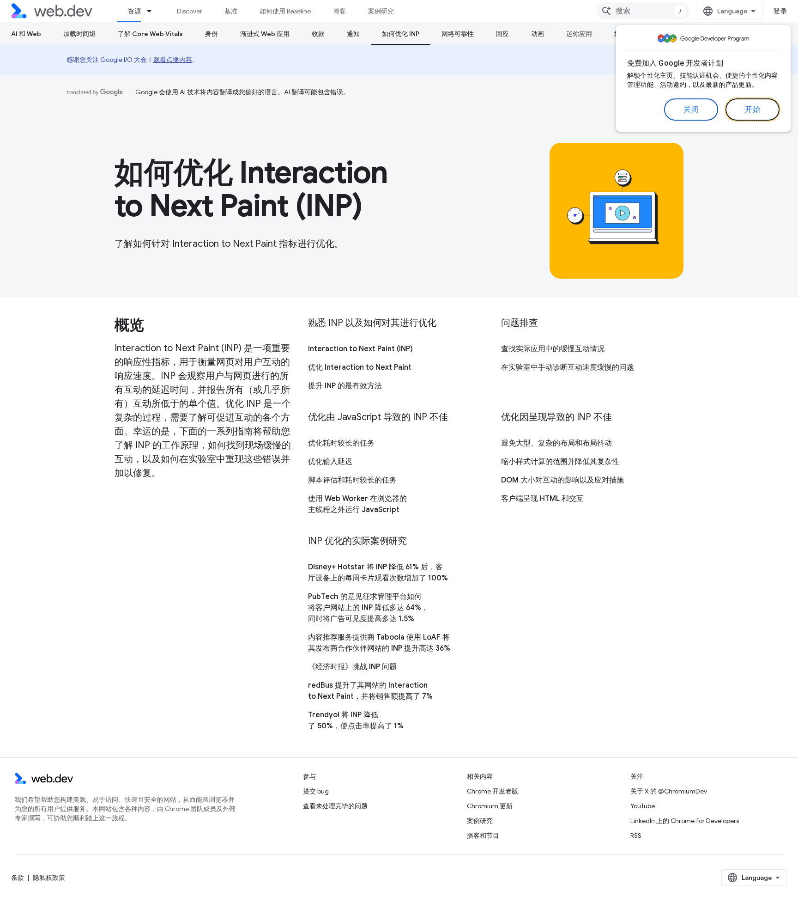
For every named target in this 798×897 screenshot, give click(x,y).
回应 (502, 34)
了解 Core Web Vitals (150, 34)
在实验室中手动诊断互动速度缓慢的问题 (567, 367)
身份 (211, 34)
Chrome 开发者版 (492, 791)
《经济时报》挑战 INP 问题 (352, 666)
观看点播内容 (172, 59)
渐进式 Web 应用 (265, 34)
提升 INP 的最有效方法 (345, 386)
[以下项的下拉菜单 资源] (153, 11)
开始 (752, 109)
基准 (230, 11)
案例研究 (381, 11)
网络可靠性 (457, 34)
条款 (17, 877)
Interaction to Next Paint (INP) (360, 349)
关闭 (691, 109)
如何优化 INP (400, 34)
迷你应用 (579, 34)
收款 (318, 34)
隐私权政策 (49, 877)
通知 (353, 34)
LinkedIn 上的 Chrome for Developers (684, 821)
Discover (189, 11)
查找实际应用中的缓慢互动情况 (553, 349)
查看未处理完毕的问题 (335, 806)
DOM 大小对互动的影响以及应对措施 (562, 480)
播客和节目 (483, 835)
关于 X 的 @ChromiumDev (668, 791)
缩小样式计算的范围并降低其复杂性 (560, 461)
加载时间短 (79, 34)
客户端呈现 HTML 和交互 (542, 498)
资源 (134, 11)
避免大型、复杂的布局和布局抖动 (556, 443)
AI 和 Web (26, 34)
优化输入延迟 (330, 461)
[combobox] (643, 11)
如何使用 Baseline (285, 11)
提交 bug (316, 791)
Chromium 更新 (490, 806)
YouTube (642, 806)
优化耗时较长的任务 (341, 443)
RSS (635, 835)
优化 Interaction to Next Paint (359, 367)
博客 (339, 11)
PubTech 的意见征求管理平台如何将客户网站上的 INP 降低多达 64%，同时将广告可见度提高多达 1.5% (368, 607)
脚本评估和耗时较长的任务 (352, 480)
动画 (537, 34)
